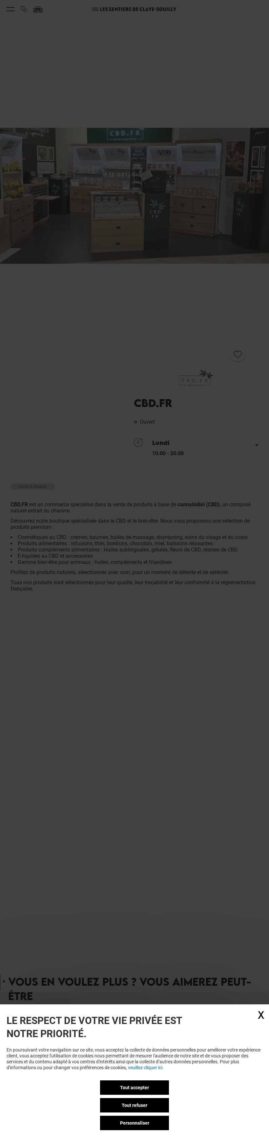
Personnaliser (134, 1123)
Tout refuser (134, 1105)
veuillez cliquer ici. (146, 1067)
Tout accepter (134, 1087)
